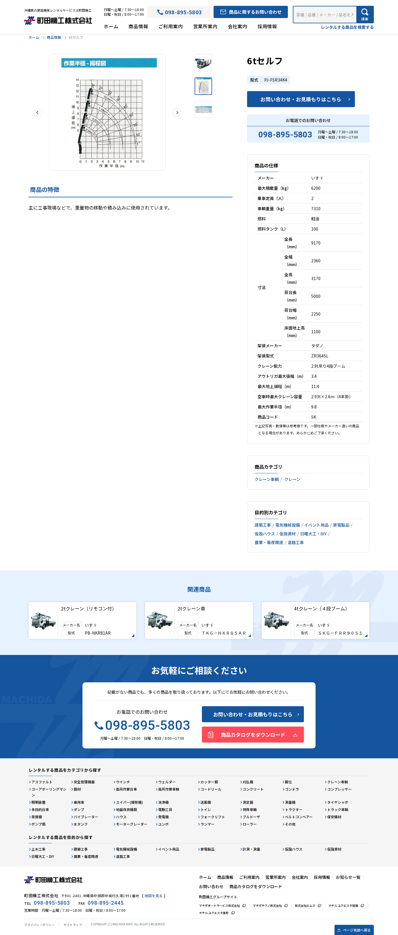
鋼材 (77, 789)
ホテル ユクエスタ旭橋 (343, 905)
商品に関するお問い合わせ (255, 12)
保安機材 (334, 816)
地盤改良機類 (126, 809)
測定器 (248, 802)
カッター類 (209, 781)
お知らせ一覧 (348, 877)
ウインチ (123, 781)
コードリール (210, 789)
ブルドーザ (251, 816)
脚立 (288, 781)
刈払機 (248, 781)
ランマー (207, 823)
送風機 (205, 802)
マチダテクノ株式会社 (267, 905)
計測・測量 (251, 849)
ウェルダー (167, 781)
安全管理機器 (84, 781)
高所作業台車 (126, 789)
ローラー (250, 823)
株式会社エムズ (305, 905)
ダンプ (79, 809)
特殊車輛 (250, 809)
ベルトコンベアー (299, 816)
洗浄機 (163, 802)
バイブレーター (86, 816)
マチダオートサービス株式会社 (219, 905)
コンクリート (253, 789)
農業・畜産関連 (269, 542)
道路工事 (296, 542)
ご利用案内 (171, 26)
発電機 (163, 816)
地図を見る (154, 895)
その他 (290, 823)
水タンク (81, 823)
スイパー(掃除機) (129, 802)
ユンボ (163, 823)
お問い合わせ (211, 886)
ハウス (121, 816)
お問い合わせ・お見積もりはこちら (300, 99)
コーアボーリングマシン (48, 792)
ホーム (111, 26)
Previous (37, 112)
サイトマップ (73, 924)
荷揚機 (36, 816)
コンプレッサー (339, 789)
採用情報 (267, 26)
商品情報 (138, 26)
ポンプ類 (38, 823)
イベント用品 (316, 525)
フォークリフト (212, 816)
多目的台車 (40, 809)
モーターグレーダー (131, 823)
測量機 (290, 802)
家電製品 (341, 525)
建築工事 (263, 525)
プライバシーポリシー (39, 924)
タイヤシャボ (337, 802)
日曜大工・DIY (313, 533)
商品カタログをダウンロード (253, 734)
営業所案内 (205, 26)
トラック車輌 (337, 809)
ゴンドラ (292, 789)
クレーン (292, 479)
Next (177, 112)
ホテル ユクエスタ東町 (214, 913)
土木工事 (38, 849)
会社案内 (237, 26)
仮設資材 (287, 533)
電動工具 (165, 809)
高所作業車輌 (168, 789)
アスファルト (41, 781)
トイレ (205, 809)
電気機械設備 (287, 525)
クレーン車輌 (267, 479)
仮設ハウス (265, 533)
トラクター (293, 809)
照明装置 (38, 802)
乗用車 (79, 802)
